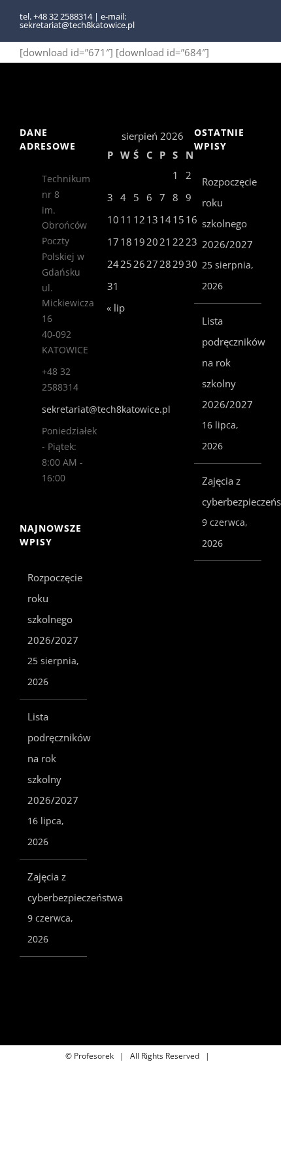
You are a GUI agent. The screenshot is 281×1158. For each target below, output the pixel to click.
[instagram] (257, 21)
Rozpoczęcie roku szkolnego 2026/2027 (53, 609)
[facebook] (236, 21)
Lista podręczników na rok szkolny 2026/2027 (53, 758)
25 (126, 263)
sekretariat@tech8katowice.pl (65, 409)
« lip (116, 307)
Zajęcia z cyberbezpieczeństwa (53, 887)
